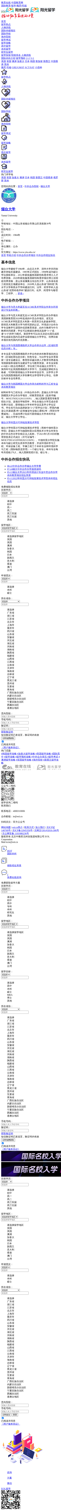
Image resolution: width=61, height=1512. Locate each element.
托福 (24, 5)
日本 (27, 177)
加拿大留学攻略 (26, 753)
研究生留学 (7, 52)
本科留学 (6, 49)
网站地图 (6, 827)
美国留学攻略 (43, 753)
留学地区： (7, 525)
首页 (3, 21)
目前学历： (7, 490)
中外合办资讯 (39, 756)
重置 (15, 1415)
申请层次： (7, 575)
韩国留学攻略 (9, 753)
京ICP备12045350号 (22, 830)
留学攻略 (6, 43)
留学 (13, 5)
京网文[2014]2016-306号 (46, 830)
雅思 (19, 5)
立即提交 (6, 1415)
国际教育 (6, 5)
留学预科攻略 (23, 756)
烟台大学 (45, 186)
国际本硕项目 (8, 30)
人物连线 (6, 27)
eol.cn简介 (17, 827)
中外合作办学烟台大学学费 (24, 466)
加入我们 (40, 827)
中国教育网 (17, 2)
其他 (6, 180)
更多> (21, 293)
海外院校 (6, 36)
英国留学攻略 (23, 760)
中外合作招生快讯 (45, 255)
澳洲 (22, 177)
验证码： (6, 725)
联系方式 (29, 827)
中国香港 (48, 177)
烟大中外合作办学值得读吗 (24, 469)
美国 (3, 177)
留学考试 (6, 39)
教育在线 (6, 2)
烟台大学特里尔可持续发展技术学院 (20, 422)
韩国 (32, 177)
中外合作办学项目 (26, 255)
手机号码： (7, 719)
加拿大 (15, 177)
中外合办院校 (31, 186)
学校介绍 (11, 255)
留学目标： (7, 971)
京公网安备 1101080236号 (15, 833)
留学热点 (6, 24)
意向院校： (7, 713)
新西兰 (39, 177)
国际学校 (6, 33)
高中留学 (6, 46)
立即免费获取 (8, 738)
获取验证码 (7, 732)
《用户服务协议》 (10, 747)
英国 (9, 177)
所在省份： (7, 598)
